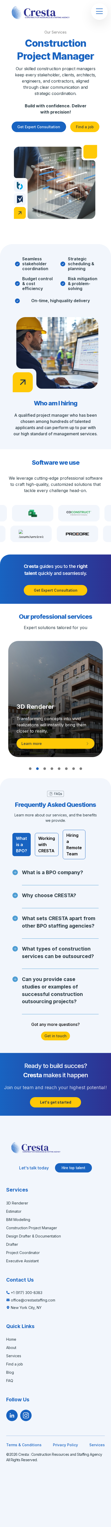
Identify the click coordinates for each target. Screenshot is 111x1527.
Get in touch (55, 1036)
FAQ (9, 1380)
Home (11, 1339)
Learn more (31, 743)
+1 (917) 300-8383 (26, 1292)
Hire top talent (73, 1168)
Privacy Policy (65, 1445)
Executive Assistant (22, 1261)
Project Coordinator (23, 1252)
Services (13, 1356)
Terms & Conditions (24, 1445)
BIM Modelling (18, 1219)
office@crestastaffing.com (33, 1300)
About (11, 1347)
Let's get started (55, 1102)
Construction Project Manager (31, 1228)
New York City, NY (26, 1307)
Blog (10, 1372)
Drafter (12, 1244)
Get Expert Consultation (38, 127)
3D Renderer (17, 1203)
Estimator (13, 1211)
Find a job (85, 127)
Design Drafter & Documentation (33, 1236)
